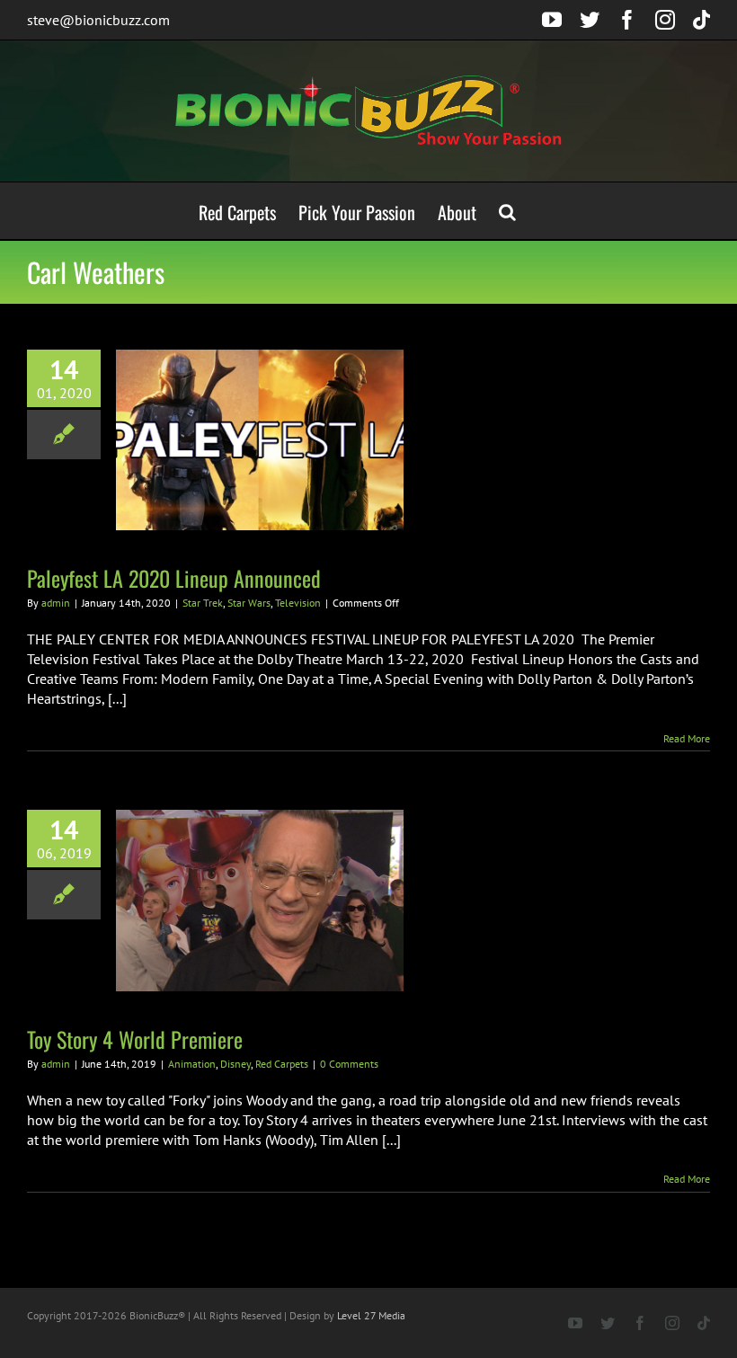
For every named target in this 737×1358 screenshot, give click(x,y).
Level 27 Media (371, 1315)
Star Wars (249, 602)
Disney (235, 1063)
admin (55, 602)
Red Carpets (281, 1063)
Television (298, 602)
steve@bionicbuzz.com (98, 20)
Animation (192, 1063)
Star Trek (202, 602)
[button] (507, 210)
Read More (686, 738)
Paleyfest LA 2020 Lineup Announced (174, 578)
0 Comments (349, 1063)
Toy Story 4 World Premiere (135, 1039)
